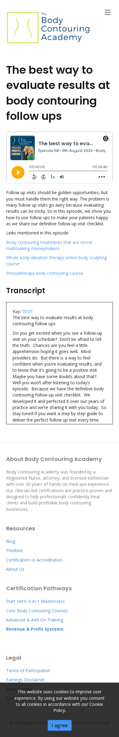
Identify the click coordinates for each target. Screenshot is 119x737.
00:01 (27, 311)
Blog (10, 541)
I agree (60, 725)
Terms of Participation (28, 670)
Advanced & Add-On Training (35, 620)
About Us (15, 569)
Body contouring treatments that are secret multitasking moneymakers (49, 245)
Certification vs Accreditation (34, 560)
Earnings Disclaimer (26, 680)
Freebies (14, 550)
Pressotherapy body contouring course (44, 273)
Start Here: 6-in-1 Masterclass (35, 601)
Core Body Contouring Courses (37, 611)
